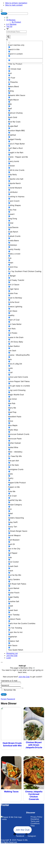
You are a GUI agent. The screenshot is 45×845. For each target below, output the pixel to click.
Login (8, 658)
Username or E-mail (9, 681)
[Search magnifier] (8, 37)
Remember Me (9, 690)
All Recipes (10, 20)
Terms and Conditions (35, 822)
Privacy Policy (36, 817)
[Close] (2, 662)
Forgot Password (8, 699)
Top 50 (9, 26)
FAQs (33, 826)
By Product (16, 22)
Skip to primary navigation (16, 3)
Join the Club (11, 655)
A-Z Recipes (11, 24)
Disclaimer (35, 819)
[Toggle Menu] (2, 9)
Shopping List (12, 653)
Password (5, 685)
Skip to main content (13, 5)
